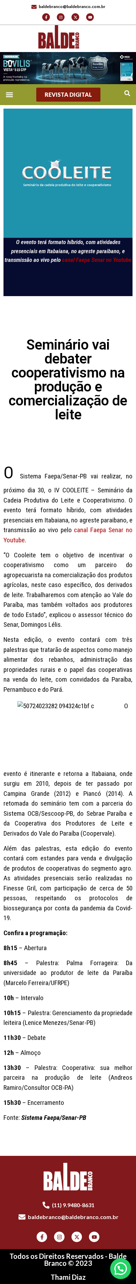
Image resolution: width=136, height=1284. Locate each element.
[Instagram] (61, 17)
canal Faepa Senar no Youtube (96, 259)
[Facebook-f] (46, 17)
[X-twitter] (75, 17)
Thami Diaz (68, 1277)
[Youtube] (90, 17)
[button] (127, 93)
